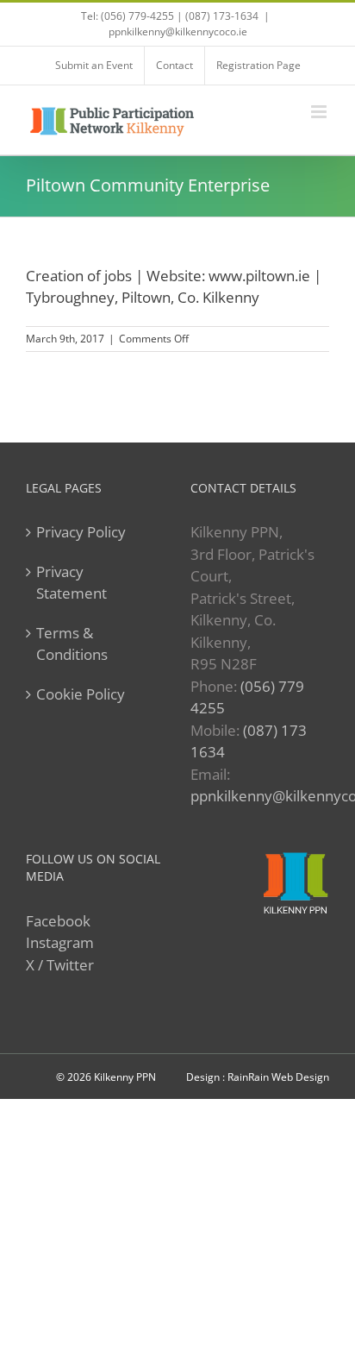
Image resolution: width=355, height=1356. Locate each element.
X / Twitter (60, 965)
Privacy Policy (81, 532)
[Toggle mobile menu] (320, 112)
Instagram (60, 942)
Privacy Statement (71, 583)
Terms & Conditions (72, 644)
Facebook (58, 921)
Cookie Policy (80, 694)
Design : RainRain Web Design (257, 1077)
